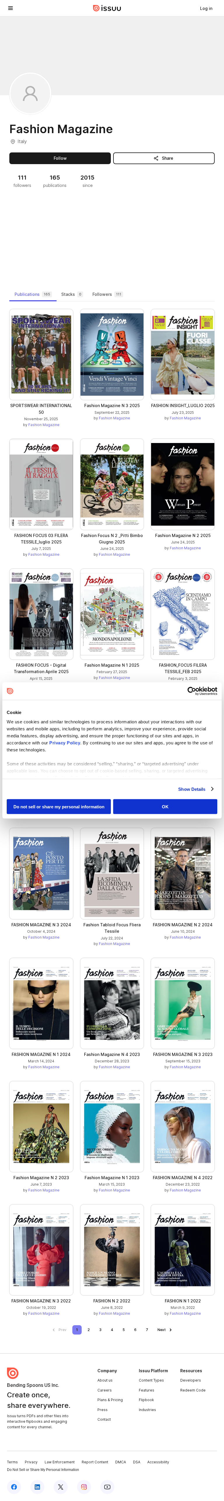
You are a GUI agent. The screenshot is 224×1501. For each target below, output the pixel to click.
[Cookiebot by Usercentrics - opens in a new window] (191, 691)
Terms (12, 1462)
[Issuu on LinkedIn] (37, 1487)
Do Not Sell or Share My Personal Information (43, 1470)
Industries (147, 1410)
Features (146, 1390)
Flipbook (146, 1400)
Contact (104, 1419)
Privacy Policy (64, 742)
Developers (190, 1380)
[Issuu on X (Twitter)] (61, 1487)
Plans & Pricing (110, 1400)
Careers (104, 1390)
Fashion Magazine (44, 425)
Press (102, 1410)
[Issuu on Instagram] (84, 1487)
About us (105, 1380)
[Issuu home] (107, 8)
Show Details (191, 788)
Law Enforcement (60, 1462)
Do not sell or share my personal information (58, 806)
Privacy (31, 1462)
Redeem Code (193, 1390)
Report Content (95, 1462)
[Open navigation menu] (10, 8)
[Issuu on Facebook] (14, 1487)
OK (165, 806)
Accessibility (158, 1462)
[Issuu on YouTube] (107, 1487)
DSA (136, 1462)
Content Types (151, 1380)
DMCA (120, 1462)
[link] (206, 8)
